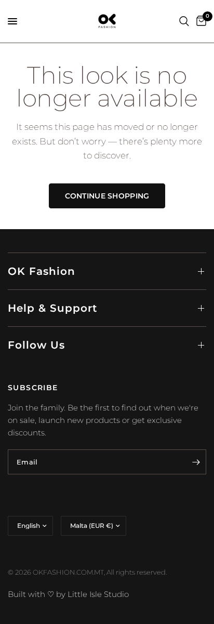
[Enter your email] (195, 461)
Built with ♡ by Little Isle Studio (68, 594)
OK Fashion (41, 271)
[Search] (184, 21)
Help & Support (52, 308)
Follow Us (36, 345)
